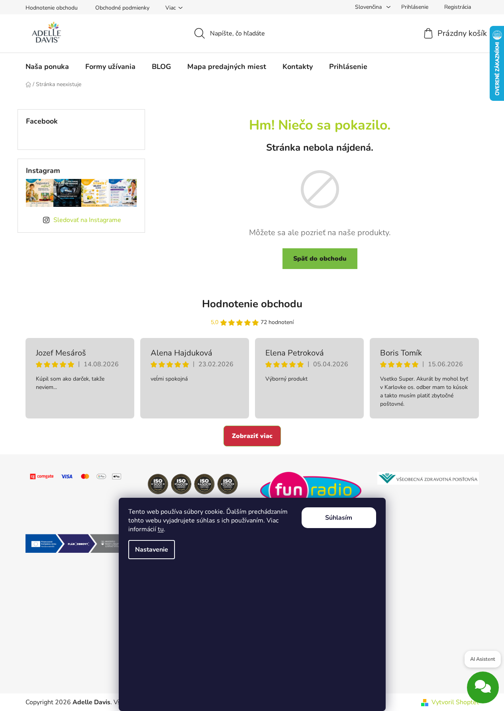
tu (161, 529)
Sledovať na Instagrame (87, 220)
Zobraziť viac (252, 436)
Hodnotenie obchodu (51, 8)
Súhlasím (338, 517)
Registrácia (457, 7)
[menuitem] (47, 66)
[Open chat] (483, 685)
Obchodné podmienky (122, 8)
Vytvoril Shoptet (455, 702)
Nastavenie (151, 549)
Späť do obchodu (320, 258)
